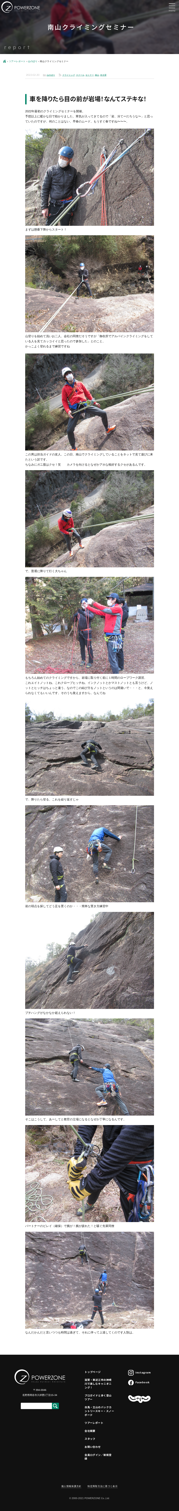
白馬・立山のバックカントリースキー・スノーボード (99, 1410)
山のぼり (33, 61)
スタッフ (90, 1438)
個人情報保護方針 (71, 1486)
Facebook (142, 1382)
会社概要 (90, 1431)
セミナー (89, 75)
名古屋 (103, 75)
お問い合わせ (93, 1447)
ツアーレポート (17, 61)
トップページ (93, 1372)
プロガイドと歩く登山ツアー (98, 1397)
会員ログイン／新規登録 (98, 1456)
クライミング (68, 75)
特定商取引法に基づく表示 (102, 1486)
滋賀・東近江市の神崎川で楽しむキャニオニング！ (98, 1383)
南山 (97, 75)
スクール (80, 75)
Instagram (143, 1372)
